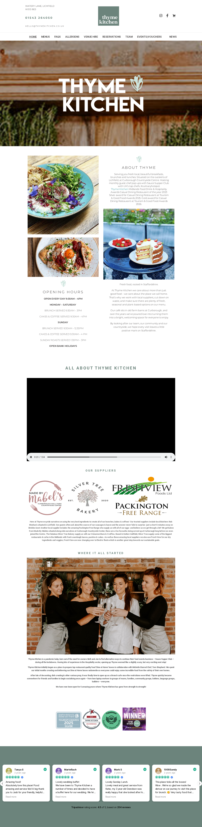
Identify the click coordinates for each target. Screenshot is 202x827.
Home (33, 36)
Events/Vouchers (149, 36)
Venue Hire (91, 36)
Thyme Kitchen (119, 189)
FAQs (57, 36)
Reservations (111, 36)
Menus (45, 36)
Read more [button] (11, 797)
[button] (199, 783)
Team (129, 36)
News (173, 36)
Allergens (72, 36)
